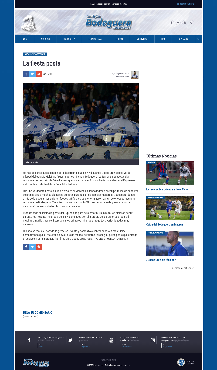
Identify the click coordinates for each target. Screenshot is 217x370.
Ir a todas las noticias (181, 268)
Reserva (151, 162)
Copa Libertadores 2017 (35, 54)
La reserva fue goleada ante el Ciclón (167, 189)
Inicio (24, 39)
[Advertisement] (81, 279)
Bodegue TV (69, 39)
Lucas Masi (124, 76)
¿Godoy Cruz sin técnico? (161, 259)
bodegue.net (108, 360)
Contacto (183, 39)
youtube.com (129, 340)
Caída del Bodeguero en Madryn (164, 224)
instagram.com (175, 340)
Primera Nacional (155, 198)
